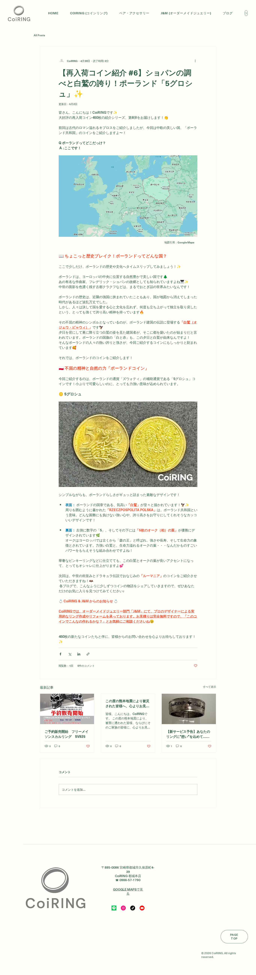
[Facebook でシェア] (60, 654)
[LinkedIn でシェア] (79, 654)
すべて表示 (209, 687)
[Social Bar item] (114, 908)
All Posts (39, 35)
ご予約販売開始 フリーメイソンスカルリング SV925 (66, 734)
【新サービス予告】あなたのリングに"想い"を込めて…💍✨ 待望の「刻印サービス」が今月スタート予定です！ (188, 734)
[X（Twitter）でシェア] (69, 654)
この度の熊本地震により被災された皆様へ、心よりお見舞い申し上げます (127, 703)
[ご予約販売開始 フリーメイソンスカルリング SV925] (67, 709)
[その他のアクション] (195, 61)
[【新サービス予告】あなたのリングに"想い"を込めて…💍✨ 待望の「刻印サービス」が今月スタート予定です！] (189, 709)
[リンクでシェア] (88, 654)
